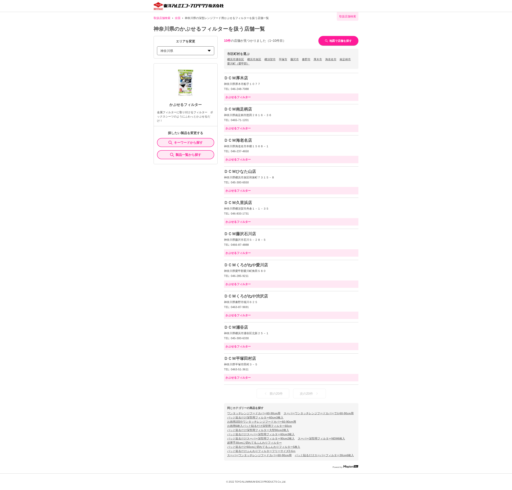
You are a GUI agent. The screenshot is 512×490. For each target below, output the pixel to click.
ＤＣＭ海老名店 (238, 140)
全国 (177, 18)
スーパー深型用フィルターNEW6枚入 (321, 438)
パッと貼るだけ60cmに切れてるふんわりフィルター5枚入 (263, 446)
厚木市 (318, 59)
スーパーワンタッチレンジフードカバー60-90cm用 (259, 455)
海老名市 (330, 59)
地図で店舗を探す (340, 40)
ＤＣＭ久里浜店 (238, 202)
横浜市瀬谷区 (235, 59)
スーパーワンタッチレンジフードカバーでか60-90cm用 (319, 413)
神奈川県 (166, 51)
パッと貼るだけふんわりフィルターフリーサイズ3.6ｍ (261, 451)
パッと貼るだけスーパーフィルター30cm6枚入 (324, 455)
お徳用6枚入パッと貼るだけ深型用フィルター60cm (259, 425)
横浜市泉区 (254, 59)
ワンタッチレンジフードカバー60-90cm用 (253, 413)
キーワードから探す (188, 142)
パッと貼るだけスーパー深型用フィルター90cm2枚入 (261, 438)
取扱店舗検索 (162, 18)
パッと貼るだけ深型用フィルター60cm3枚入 (255, 417)
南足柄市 (345, 59)
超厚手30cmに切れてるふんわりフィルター (254, 442)
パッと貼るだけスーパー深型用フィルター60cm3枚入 (261, 434)
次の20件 (306, 393)
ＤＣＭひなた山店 (240, 171)
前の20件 (276, 393)
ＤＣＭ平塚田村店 (240, 358)
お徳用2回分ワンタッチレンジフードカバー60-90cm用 (261, 421)
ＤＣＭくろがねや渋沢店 (246, 296)
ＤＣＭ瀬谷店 (236, 327)
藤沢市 (294, 59)
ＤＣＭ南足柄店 (238, 109)
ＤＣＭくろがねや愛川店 (246, 265)
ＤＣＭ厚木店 (236, 78)
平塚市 (283, 59)
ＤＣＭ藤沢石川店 (240, 234)
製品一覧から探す (188, 154)
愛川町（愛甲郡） (238, 63)
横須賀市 (270, 59)
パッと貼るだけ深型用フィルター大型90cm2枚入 (258, 430)
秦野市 (306, 59)
